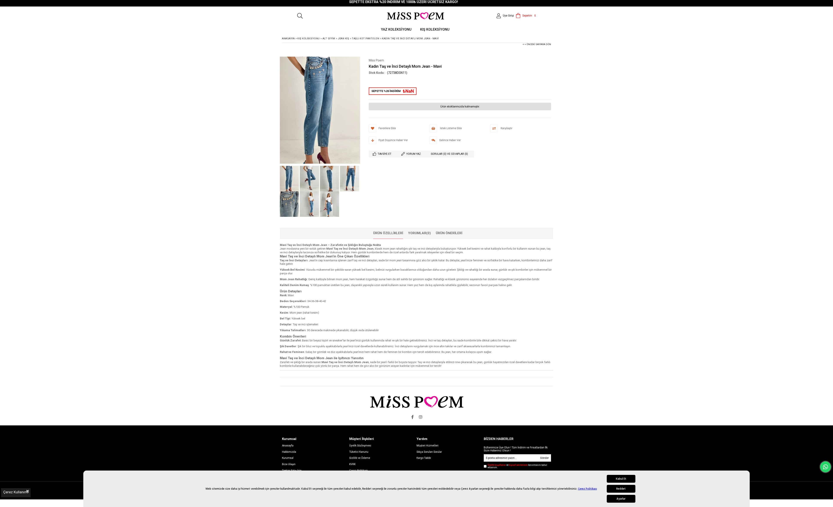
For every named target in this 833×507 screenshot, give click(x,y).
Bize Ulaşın (288, 464)
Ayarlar (621, 498)
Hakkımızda (289, 451)
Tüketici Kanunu (358, 451)
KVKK (352, 464)
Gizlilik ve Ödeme (359, 457)
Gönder (544, 457)
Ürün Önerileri (449, 233)
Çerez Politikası (587, 488)
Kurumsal (288, 457)
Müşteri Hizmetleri (427, 445)
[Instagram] (420, 417)
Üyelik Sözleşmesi (360, 445)
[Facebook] (412, 417)
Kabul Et (621, 478)
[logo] (416, 401)
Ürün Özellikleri (388, 233)
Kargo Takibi (423, 457)
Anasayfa (288, 445)
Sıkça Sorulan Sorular (429, 451)
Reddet (621, 488)
